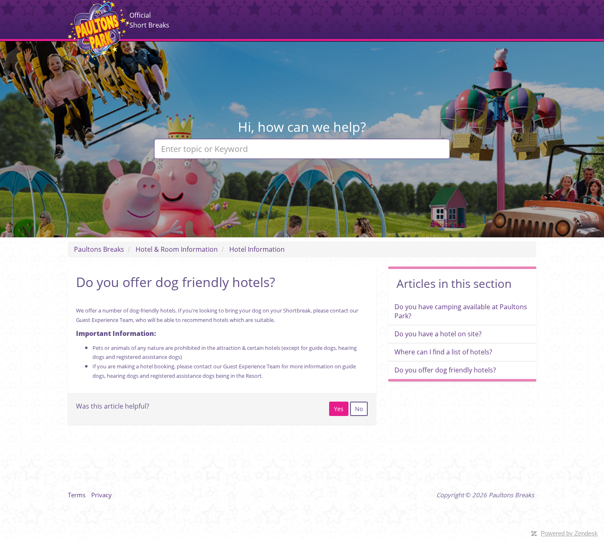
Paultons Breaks (98, 30)
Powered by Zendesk (569, 533)
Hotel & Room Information (177, 249)
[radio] (338, 409)
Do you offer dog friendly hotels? (445, 370)
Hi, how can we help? (302, 126)
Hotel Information (257, 249)
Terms (76, 495)
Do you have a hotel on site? (438, 333)
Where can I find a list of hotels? (443, 351)
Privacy (101, 495)
